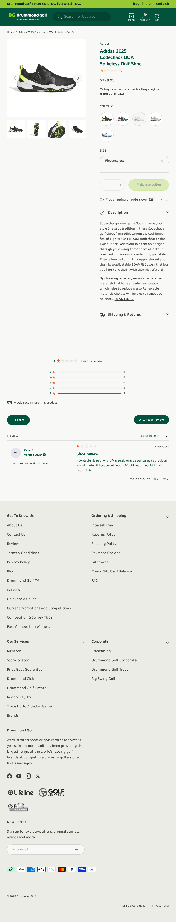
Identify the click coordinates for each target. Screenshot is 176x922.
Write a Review (154, 421)
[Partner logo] (20, 792)
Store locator (18, 660)
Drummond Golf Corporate (114, 660)
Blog (10, 572)
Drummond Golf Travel (110, 670)
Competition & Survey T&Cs (29, 618)
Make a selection (149, 184)
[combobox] (82, 16)
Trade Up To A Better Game (29, 707)
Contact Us (16, 535)
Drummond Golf (26, 896)
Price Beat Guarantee (24, 670)
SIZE (103, 150)
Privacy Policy (18, 562)
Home (10, 32)
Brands (13, 716)
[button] (87, 372)
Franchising (101, 651)
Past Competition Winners (28, 627)
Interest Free (102, 525)
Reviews (13, 544)
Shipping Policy (104, 544)
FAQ (94, 581)
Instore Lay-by (19, 697)
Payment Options (105, 553)
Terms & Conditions (23, 553)
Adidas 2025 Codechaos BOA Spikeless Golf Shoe (48, 32)
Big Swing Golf (103, 679)
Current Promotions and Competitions (39, 608)
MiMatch (14, 651)
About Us (14, 525)
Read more (124, 299)
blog (136, 4)
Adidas (105, 43)
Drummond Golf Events (26, 688)
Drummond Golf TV (23, 581)
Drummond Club (20, 679)
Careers (13, 590)
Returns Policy (103, 535)
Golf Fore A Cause (21, 599)
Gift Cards (99, 562)
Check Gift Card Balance (111, 572)
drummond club (157, 4)
